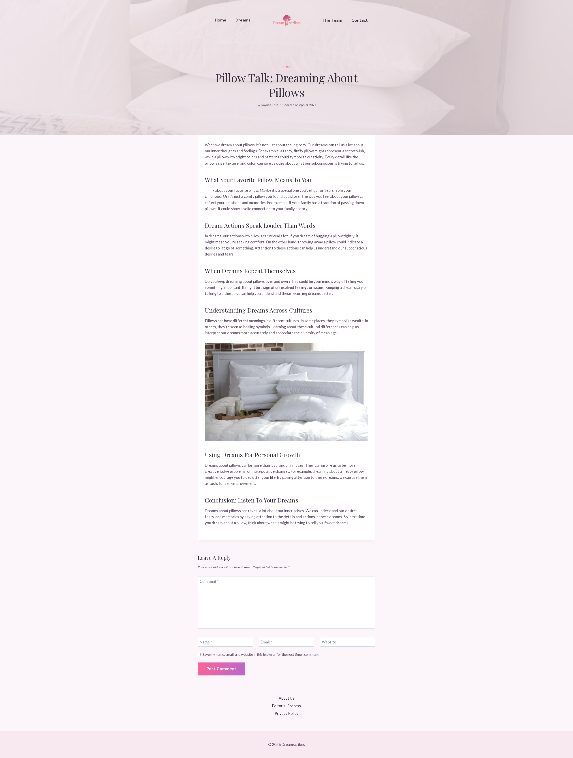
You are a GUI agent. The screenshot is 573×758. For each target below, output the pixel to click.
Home (220, 20)
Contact (359, 20)
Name (206, 642)
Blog (286, 67)
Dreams (242, 20)
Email (266, 642)
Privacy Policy (286, 713)
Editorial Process (286, 705)
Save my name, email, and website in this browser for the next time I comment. (261, 654)
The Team (332, 20)
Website (329, 642)
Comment (209, 581)
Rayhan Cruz (269, 105)
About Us (286, 698)
